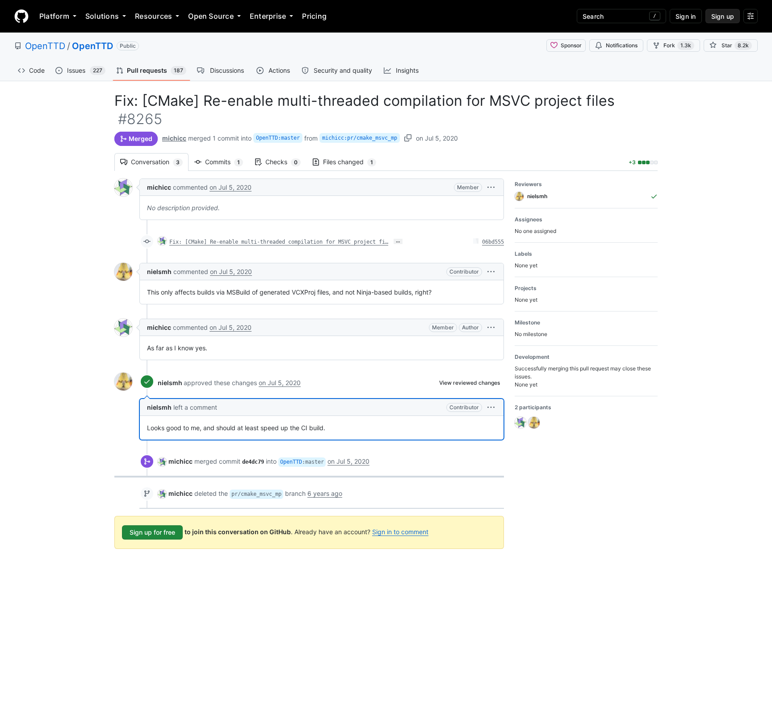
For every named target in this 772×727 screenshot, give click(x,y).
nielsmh (159, 271)
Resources (153, 16)
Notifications (622, 45)
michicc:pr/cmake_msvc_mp (359, 138)
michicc (174, 138)
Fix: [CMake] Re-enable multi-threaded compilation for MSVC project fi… (278, 242)
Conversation (160, 162)
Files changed (352, 162)
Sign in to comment (400, 532)
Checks (285, 162)
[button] (491, 187)
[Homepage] (21, 16)
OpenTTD (45, 46)
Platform (54, 16)
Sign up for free (152, 532)
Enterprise (268, 16)
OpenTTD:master (278, 138)
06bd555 (493, 242)
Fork (677, 45)
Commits (227, 162)
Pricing (314, 16)
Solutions (102, 16)
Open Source (211, 16)
